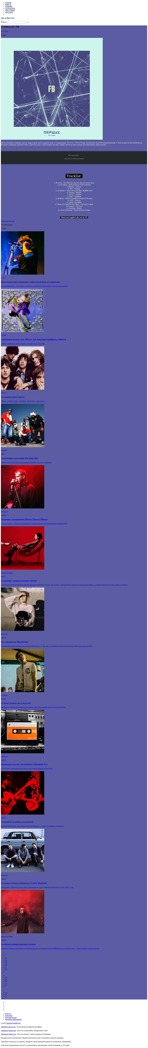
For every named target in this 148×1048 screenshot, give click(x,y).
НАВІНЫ (8, 6)
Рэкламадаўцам (11, 1017)
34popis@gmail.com (13, 1023)
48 (6, 962)
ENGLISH (9, 12)
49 (6, 964)
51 (6, 968)
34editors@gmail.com (8, 1030)
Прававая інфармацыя (13, 1019)
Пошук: (4, 22)
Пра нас (8, 1014)
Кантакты (8, 1015)
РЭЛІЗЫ (8, 3)
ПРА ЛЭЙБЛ (10, 10)
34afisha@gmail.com (8, 1027)
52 (6, 970)
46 (6, 958)
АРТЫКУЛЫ (10, 8)
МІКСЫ (8, 5)
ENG (13, 18)
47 (6, 960)
